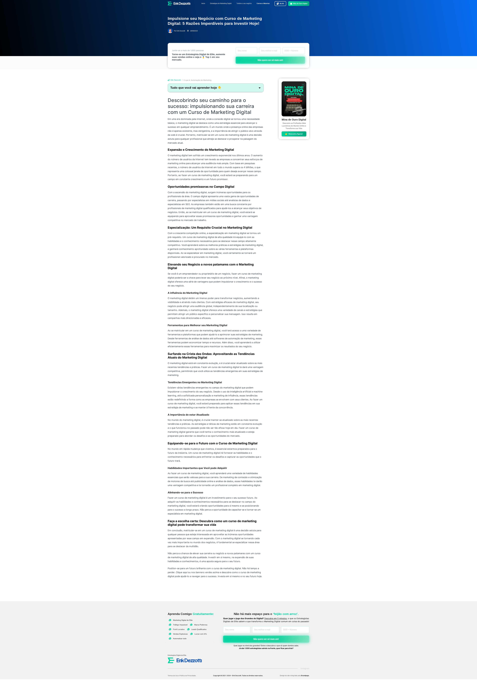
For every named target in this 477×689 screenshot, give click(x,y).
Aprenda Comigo (191, 614)
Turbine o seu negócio (244, 3)
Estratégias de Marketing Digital (221, 3)
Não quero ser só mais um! (270, 60)
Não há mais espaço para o (266, 614)
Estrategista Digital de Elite (177, 655)
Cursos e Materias (263, 3)
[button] (259, 87)
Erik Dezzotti (176, 80)
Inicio (203, 3)
